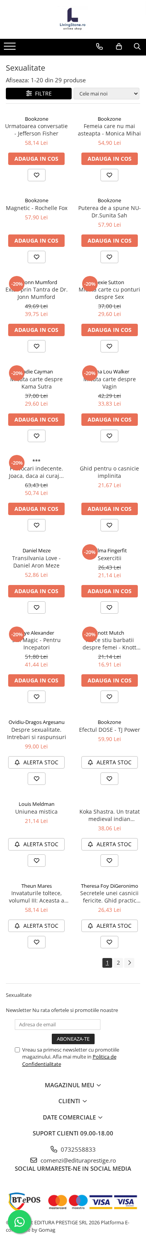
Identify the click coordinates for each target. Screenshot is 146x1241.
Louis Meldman (37, 803)
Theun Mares (36, 885)
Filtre (42, 93)
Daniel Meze (37, 550)
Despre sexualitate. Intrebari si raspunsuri (36, 733)
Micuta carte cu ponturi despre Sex (109, 293)
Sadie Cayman (36, 371)
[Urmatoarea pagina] (129, 963)
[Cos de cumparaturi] (119, 46)
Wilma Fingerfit (109, 550)
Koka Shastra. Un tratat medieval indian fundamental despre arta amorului (109, 815)
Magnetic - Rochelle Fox (36, 208)
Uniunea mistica (36, 811)
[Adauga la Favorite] (37, 175)
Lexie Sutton (109, 282)
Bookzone (36, 118)
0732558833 (77, 1149)
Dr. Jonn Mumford (36, 282)
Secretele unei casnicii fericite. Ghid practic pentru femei (109, 896)
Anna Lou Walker (109, 371)
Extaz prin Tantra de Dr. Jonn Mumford (36, 293)
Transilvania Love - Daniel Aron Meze (36, 561)
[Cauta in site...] (137, 46)
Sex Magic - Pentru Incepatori (36, 643)
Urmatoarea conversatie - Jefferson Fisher (36, 129)
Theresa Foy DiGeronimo (109, 885)
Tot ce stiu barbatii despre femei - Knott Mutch (109, 643)
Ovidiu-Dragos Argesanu (37, 722)
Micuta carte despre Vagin (109, 382)
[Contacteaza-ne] (99, 46)
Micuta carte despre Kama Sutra (36, 382)
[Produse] (11, 48)
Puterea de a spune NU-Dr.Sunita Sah (109, 211)
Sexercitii (109, 558)
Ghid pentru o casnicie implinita (109, 472)
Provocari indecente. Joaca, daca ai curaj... (36, 472)
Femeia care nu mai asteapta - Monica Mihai (109, 129)
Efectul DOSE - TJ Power (109, 729)
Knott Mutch (109, 632)
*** (36, 461)
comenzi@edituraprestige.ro (77, 1160)
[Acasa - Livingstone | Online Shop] (73, 19)
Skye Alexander (36, 632)
